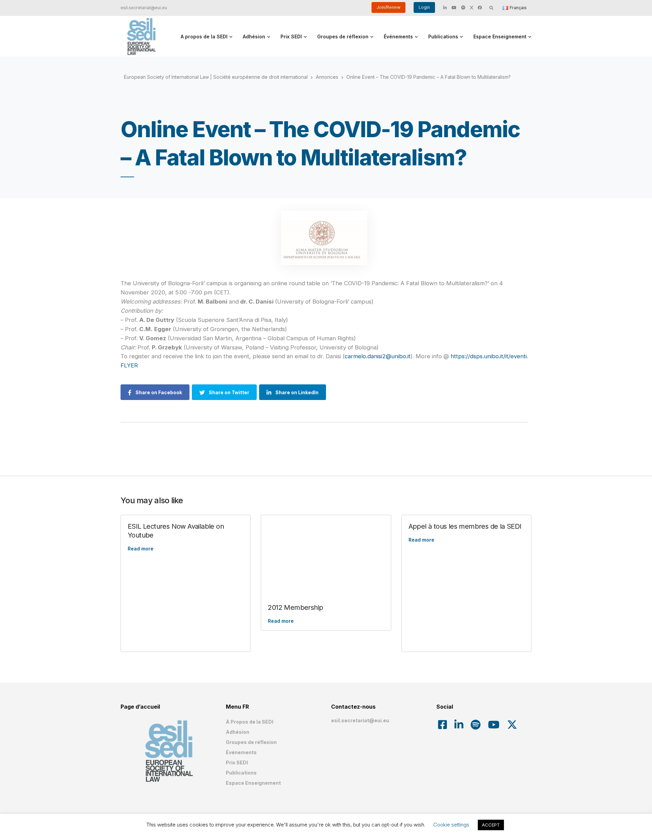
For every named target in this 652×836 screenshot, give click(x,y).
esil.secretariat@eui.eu (144, 7)
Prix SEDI (291, 36)
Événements (398, 36)
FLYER (130, 365)
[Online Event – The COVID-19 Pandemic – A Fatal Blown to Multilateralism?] (324, 238)
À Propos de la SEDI (249, 722)
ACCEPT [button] (491, 825)
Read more (140, 548)
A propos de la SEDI (204, 36)
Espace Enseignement (499, 36)
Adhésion (254, 36)
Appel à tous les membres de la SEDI (465, 526)
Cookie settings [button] (451, 824)
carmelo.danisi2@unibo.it (378, 356)
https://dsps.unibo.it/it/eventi (489, 356)
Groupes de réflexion (342, 36)
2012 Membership (295, 607)
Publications (443, 36)
